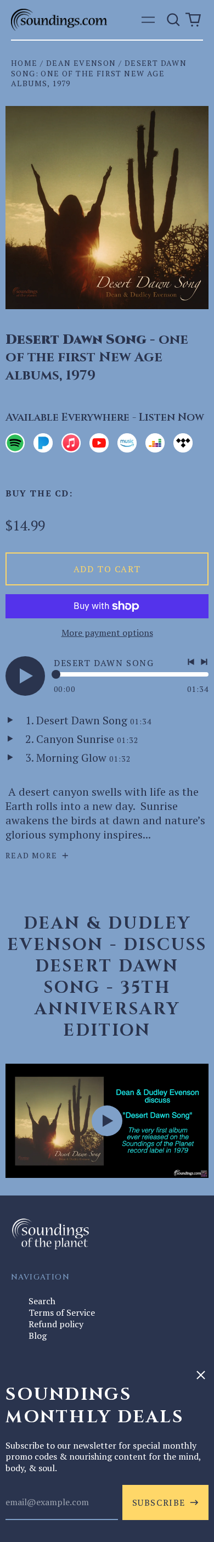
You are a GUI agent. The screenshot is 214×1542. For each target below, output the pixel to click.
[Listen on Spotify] (15, 442)
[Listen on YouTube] (99, 442)
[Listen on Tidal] (183, 442)
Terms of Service (62, 1312)
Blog (38, 1335)
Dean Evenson (81, 63)
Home (24, 63)
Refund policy (56, 1324)
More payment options (107, 633)
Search (42, 1301)
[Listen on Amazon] (127, 442)
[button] (173, 20)
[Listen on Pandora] (43, 442)
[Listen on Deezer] (155, 442)
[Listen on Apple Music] (71, 442)
